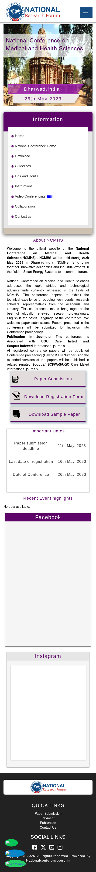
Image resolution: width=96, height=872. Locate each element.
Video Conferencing (30, 196)
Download (22, 156)
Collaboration (25, 206)
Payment (48, 818)
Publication (48, 822)
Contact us (23, 216)
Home (19, 136)
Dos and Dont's (26, 176)
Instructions (24, 186)
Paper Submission (48, 813)
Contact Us (48, 827)
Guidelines (23, 166)
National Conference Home (35, 146)
